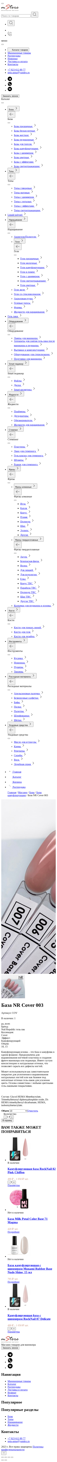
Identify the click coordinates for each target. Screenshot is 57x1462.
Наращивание (15, 1422)
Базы (10, 1416)
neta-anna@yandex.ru (19, 72)
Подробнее (13, 1232)
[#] (34, 15)
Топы (10, 1419)
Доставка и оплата (18, 61)
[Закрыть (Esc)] (2, 1457)
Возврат (12, 1392)
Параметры (14, 1185)
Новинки (13, 58)
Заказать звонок (10, 96)
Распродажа (14, 55)
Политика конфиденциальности (22, 1448)
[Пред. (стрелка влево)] (2, 1460)
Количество (10, 1114)
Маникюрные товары (19, 53)
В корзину (7, 1120)
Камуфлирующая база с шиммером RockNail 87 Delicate (29, 1317)
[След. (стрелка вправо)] (5, 1460)
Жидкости (13, 1425)
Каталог (12, 1384)
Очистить (33, 1110)
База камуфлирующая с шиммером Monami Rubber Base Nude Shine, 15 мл (30, 1269)
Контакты (13, 64)
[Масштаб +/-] (12, 1457)
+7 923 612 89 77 (16, 69)
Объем (5, 1110)
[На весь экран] (9, 1457)
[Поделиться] (5, 1457)
